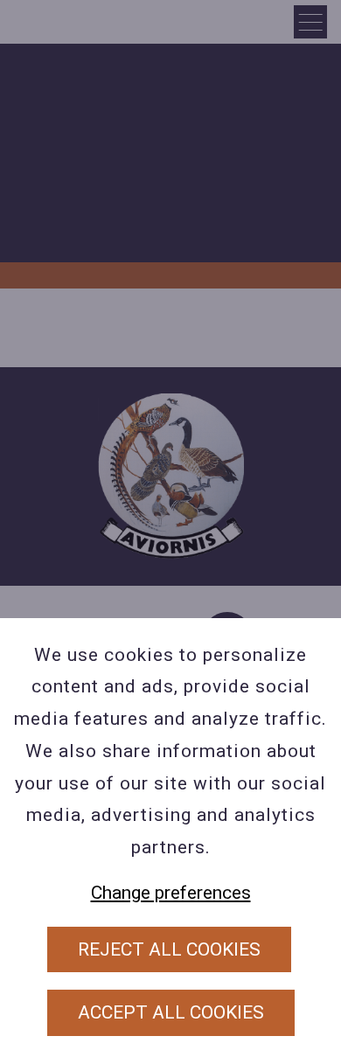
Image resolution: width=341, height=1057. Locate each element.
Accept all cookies (171, 1012)
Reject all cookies (169, 949)
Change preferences (171, 892)
